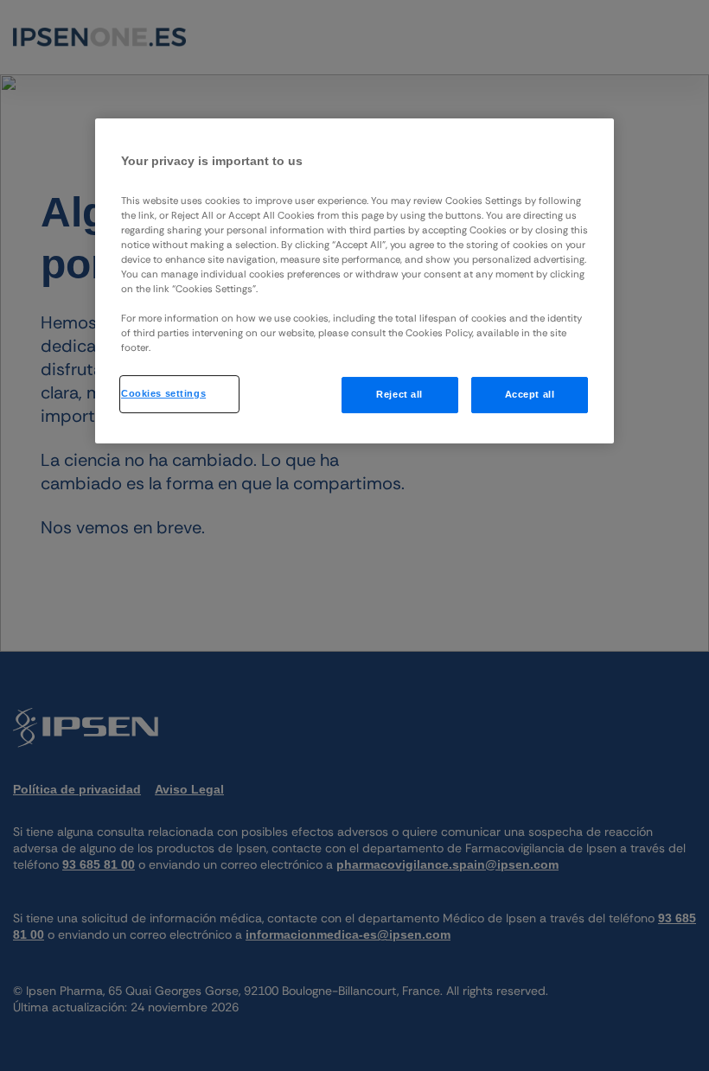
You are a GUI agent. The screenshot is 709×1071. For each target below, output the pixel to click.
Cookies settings (163, 393)
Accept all (530, 394)
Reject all (399, 394)
